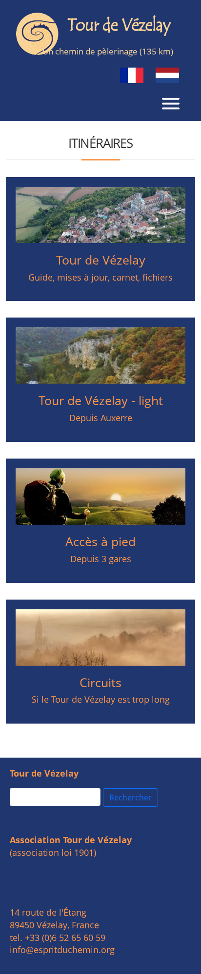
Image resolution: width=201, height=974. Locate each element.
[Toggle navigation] (170, 102)
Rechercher (130, 797)
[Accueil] (97, 34)
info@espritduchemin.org (62, 950)
